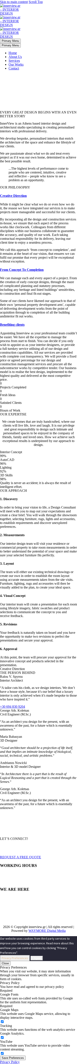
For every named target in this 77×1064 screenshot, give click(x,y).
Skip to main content (14, 2)
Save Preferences (13, 1057)
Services (14, 60)
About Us (15, 57)
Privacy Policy (10, 1062)
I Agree (36, 958)
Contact (14, 68)
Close (5, 963)
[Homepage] (10, 25)
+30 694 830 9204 (12, 706)
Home (13, 53)
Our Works (16, 64)
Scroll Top (36, 2)
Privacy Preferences (15, 958)
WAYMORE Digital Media (47, 931)
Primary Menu (10, 40)
